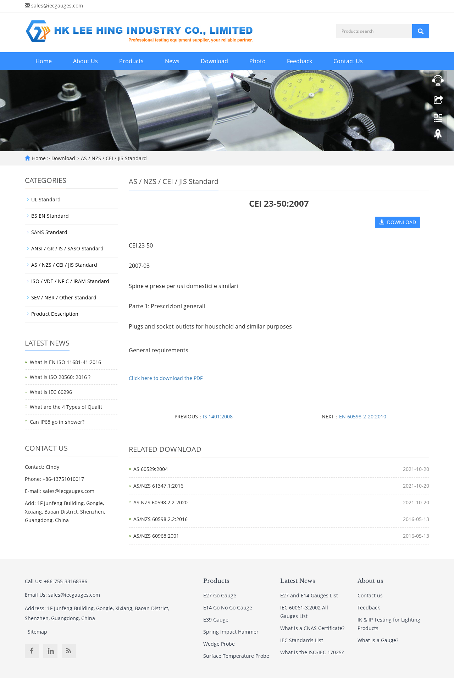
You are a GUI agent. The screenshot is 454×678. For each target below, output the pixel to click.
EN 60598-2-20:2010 (362, 416)
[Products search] (420, 31)
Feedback (299, 61)
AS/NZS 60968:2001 (156, 535)
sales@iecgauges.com (57, 5)
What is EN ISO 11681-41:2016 (65, 362)
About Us (85, 61)
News (172, 61)
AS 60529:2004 (150, 469)
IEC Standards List (301, 640)
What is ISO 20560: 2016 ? (60, 377)
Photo (257, 61)
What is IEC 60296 (51, 392)
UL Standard (46, 199)
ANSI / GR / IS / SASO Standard (67, 248)
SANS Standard (49, 232)
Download (214, 61)
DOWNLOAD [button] (400, 222)
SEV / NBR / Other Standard (63, 297)
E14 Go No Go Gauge (227, 607)
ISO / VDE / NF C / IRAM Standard (70, 281)
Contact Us (348, 61)
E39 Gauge (215, 619)
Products (131, 61)
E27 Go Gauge (219, 595)
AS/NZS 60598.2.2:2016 (160, 519)
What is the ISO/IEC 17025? (312, 652)
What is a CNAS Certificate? (312, 628)
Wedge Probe (219, 643)
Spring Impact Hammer (231, 631)
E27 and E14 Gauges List (309, 595)
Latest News (297, 580)
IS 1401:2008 (218, 416)
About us (370, 580)
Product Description (54, 313)
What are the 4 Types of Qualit (66, 406)
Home (43, 61)
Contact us (370, 595)
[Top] (438, 136)
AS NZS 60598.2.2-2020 (160, 502)
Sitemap (37, 631)
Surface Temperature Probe (236, 655)
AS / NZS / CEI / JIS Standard (113, 158)
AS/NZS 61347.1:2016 (158, 485)
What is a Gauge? (378, 640)
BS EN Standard (50, 215)
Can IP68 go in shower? (57, 421)
